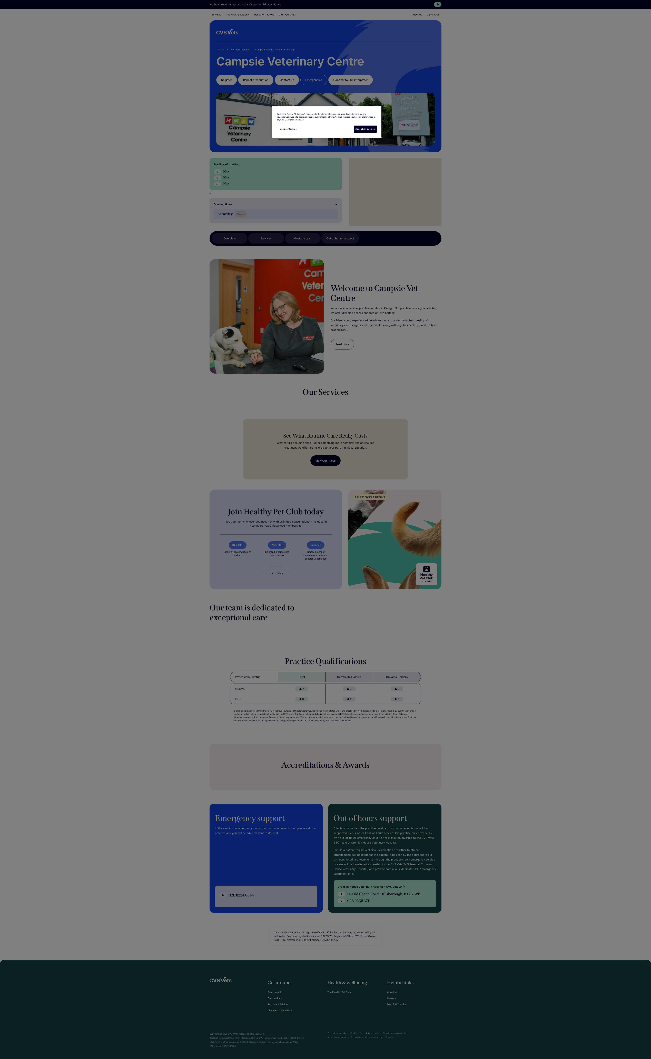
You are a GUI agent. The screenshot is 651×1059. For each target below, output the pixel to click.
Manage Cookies (288, 129)
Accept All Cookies (365, 129)
